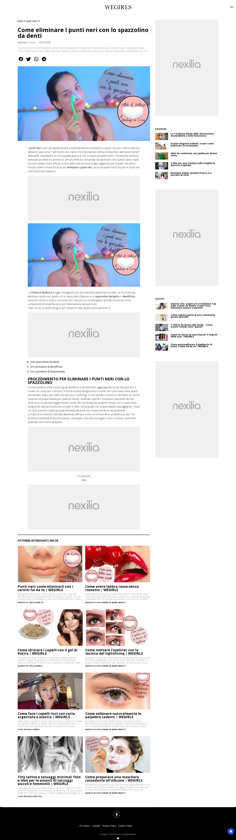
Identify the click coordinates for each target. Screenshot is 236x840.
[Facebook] (115, 812)
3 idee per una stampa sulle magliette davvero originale (193, 164)
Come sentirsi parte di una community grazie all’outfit (193, 316)
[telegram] (44, 61)
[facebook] (21, 61)
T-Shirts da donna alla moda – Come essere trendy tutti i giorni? (192, 326)
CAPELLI (39, 666)
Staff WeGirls (25, 729)
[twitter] (28, 61)
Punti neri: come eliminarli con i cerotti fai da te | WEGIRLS (45, 588)
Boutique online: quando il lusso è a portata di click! (191, 174)
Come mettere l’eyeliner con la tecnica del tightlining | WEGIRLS (114, 651)
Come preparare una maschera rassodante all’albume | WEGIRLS (114, 778)
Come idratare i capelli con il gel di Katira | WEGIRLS (47, 651)
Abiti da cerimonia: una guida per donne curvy (194, 154)
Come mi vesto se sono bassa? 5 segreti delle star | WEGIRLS (194, 336)
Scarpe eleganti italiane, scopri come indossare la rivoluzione (192, 145)
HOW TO (39, 602)
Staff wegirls (25, 796)
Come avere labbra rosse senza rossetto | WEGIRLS (112, 588)
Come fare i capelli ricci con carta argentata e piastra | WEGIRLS (46, 715)
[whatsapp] (36, 61)
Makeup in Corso (26, 42)
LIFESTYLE (37, 796)
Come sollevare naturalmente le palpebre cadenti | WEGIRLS (113, 715)
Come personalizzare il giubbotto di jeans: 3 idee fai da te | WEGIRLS (191, 345)
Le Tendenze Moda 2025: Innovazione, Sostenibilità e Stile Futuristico (192, 135)
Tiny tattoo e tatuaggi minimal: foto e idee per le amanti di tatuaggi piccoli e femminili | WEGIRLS (49, 780)
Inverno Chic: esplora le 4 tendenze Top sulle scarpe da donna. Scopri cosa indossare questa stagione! (193, 306)
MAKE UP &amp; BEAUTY (29, 21)
